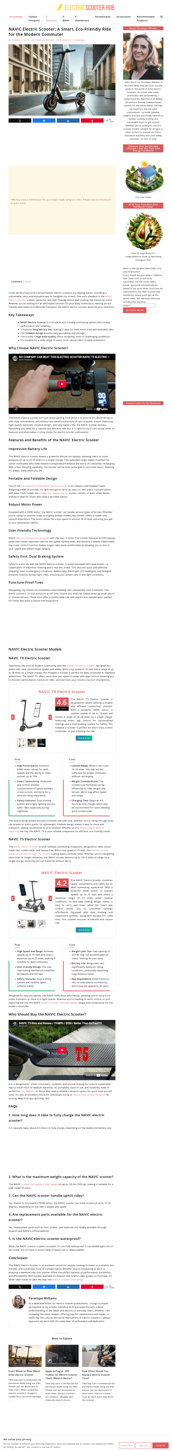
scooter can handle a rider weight (39, 1184)
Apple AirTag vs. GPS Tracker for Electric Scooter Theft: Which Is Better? (61, 1375)
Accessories (124, 16)
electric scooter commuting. (68, 1279)
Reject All (143, 1445)
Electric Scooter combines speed (59, 1002)
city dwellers (28, 1091)
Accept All (160, 1445)
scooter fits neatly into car (53, 493)
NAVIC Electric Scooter (26, 846)
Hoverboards (103, 16)
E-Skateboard (82, 18)
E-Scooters (51, 18)
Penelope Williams (44, 40)
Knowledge (15, 16)
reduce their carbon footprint (89, 1094)
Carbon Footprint (34, 18)
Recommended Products (146, 18)
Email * (126, 305)
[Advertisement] (62, 624)
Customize (125, 1445)
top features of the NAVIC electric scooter (44, 485)
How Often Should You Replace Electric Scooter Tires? (96, 1375)
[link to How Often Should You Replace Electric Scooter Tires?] (98, 1356)
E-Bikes (66, 18)
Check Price (84, 738)
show (26, 281)
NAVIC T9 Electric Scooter (81, 665)
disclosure (105, 199)
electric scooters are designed (32, 538)
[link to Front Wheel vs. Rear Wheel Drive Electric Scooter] (25, 1356)
